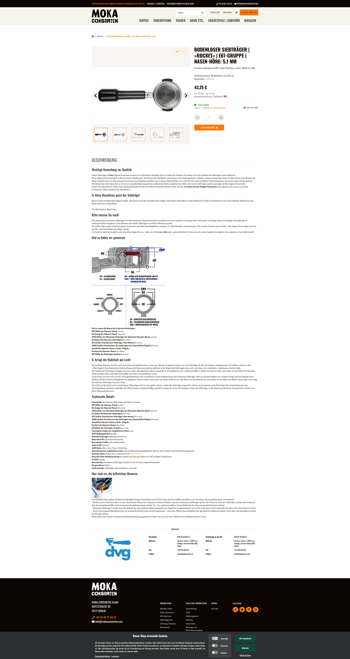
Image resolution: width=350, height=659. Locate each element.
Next (186, 95)
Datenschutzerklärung (102, 656)
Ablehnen (245, 648)
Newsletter (215, 12)
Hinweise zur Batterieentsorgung (194, 628)
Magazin (250, 20)
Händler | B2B (166, 608)
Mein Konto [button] (227, 12)
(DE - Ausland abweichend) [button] (218, 108)
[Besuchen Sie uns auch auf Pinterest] (249, 609)
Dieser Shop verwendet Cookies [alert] (150, 636)
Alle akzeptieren (245, 638)
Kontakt (214, 608)
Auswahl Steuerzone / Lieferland (208, 96)
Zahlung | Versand (168, 623)
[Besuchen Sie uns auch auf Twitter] (242, 609)
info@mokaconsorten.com (247, 3)
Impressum (191, 623)
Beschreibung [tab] (104, 160)
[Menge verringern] (197, 117)
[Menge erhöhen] (221, 117)
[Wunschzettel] (236, 12)
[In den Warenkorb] (94, 44)
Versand (212, 93)
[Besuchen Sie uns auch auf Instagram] (255, 609)
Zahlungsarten (166, 619)
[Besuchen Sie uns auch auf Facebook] (235, 609)
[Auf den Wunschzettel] (184, 52)
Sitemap (189, 619)
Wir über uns (165, 616)
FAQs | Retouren (167, 612)
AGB (188, 612)
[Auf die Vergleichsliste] (177, 52)
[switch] (215, 638)
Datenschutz (191, 608)
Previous (95, 95)
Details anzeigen (245, 655)
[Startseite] (93, 36)
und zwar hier (136, 453)
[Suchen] (202, 13)
